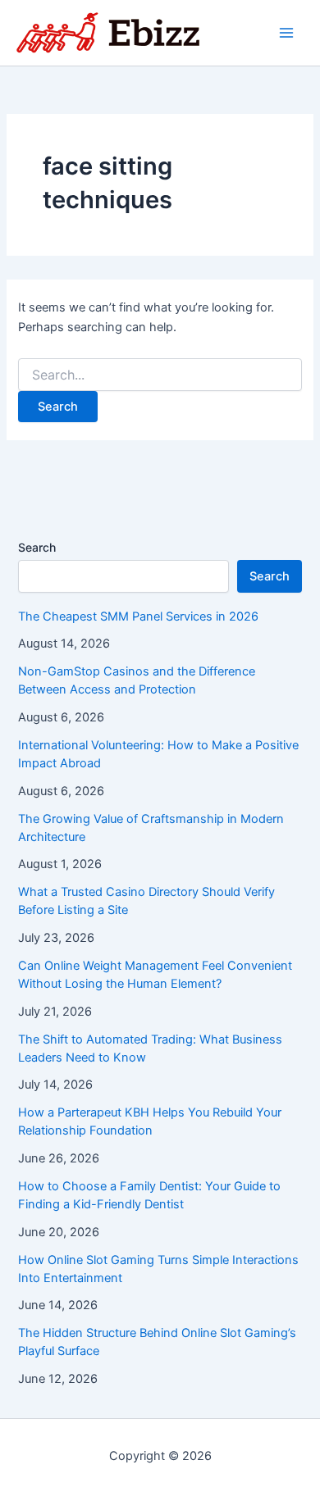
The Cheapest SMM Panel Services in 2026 (138, 616)
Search (37, 547)
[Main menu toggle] (286, 33)
